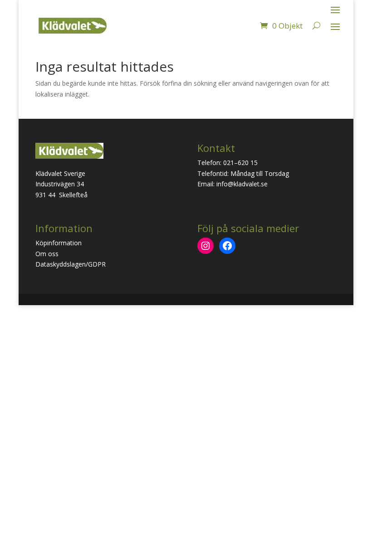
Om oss (47, 253)
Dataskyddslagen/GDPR (70, 264)
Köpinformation (58, 242)
